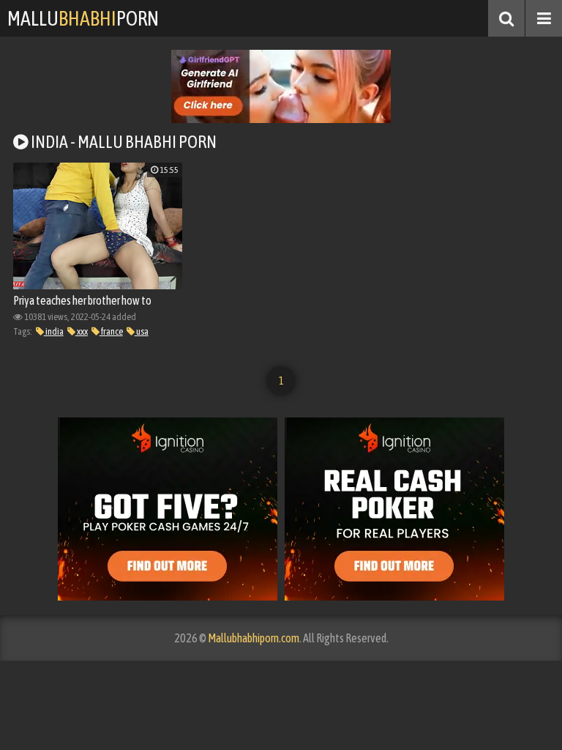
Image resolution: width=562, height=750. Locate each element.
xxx (81, 331)
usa (142, 331)
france (111, 331)
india (54, 331)
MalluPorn (83, 18)
